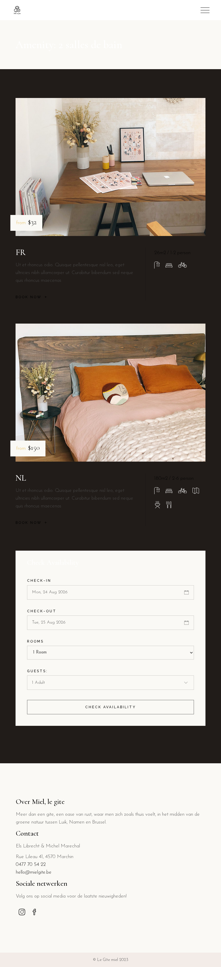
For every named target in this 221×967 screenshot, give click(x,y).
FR (21, 252)
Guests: (37, 671)
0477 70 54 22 (31, 864)
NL (21, 478)
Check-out (41, 611)
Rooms (35, 641)
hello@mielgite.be (34, 872)
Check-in (39, 581)
